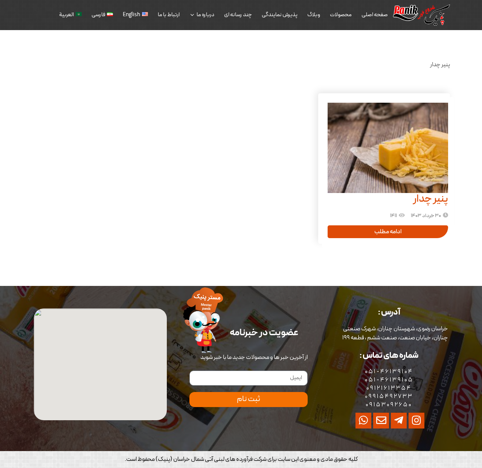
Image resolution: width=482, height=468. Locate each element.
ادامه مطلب (387, 231)
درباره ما (205, 15)
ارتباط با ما (169, 15)
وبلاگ (313, 15)
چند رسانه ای (238, 15)
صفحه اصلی (375, 15)
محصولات (341, 15)
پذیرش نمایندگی (279, 15)
